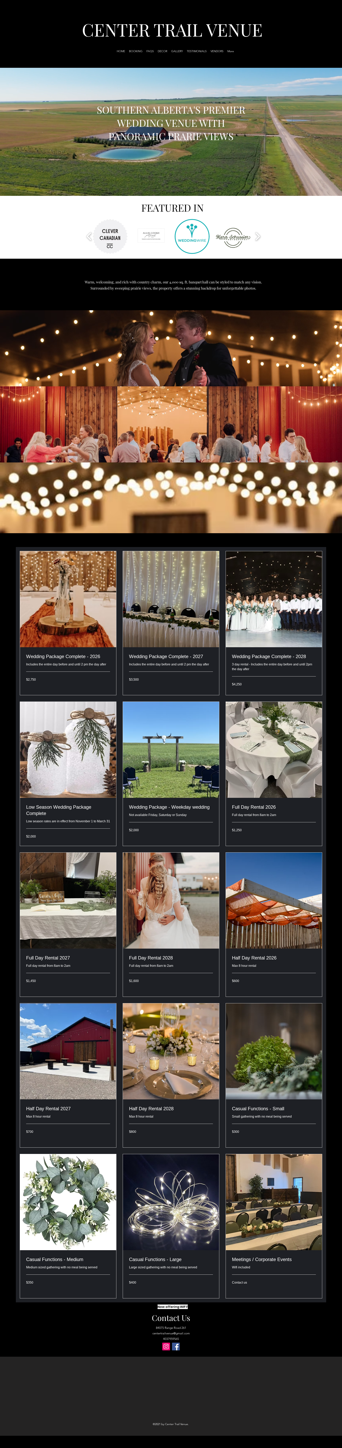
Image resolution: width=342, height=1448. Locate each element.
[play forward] (257, 236)
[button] (110, 236)
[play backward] (89, 236)
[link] (68, 656)
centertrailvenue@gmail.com (171, 1333)
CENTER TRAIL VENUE (172, 29)
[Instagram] (166, 1346)
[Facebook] (176, 1346)
